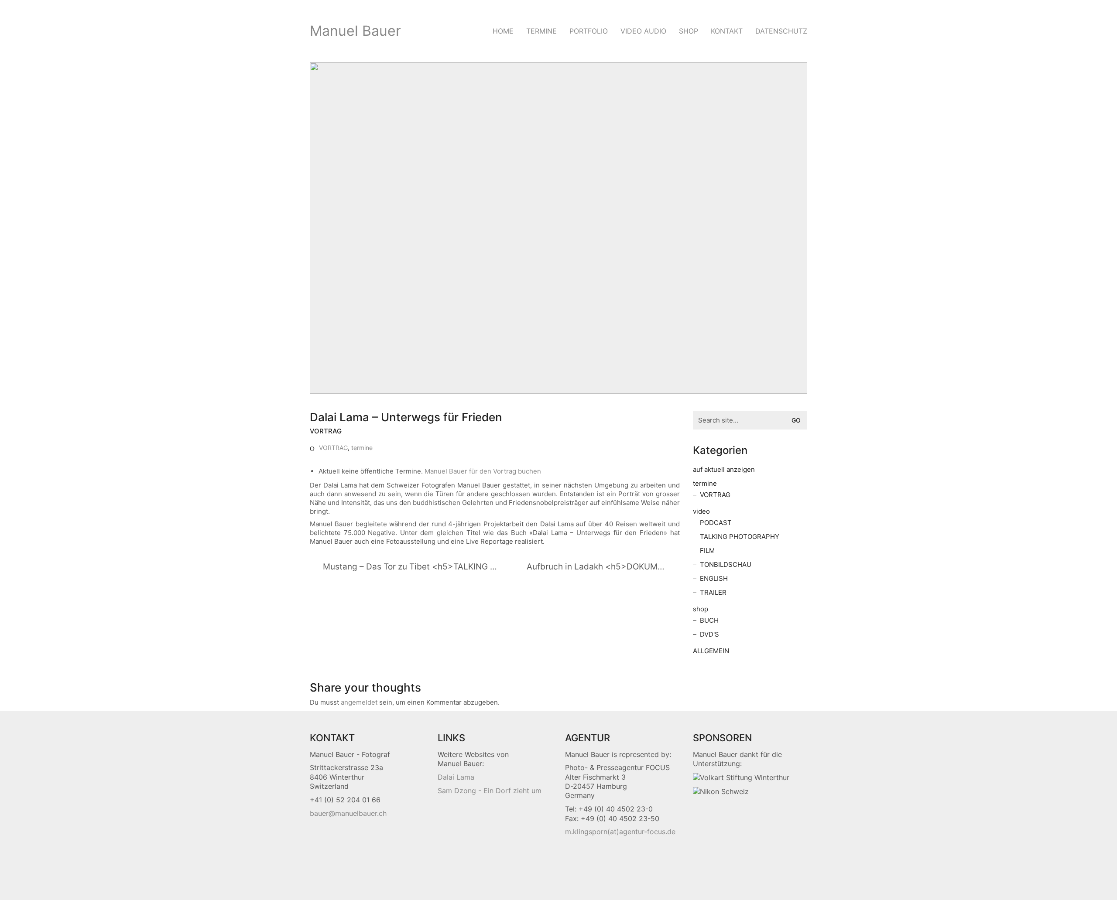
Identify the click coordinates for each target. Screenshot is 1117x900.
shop (700, 609)
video (701, 511)
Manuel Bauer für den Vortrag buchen (483, 471)
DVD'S (709, 634)
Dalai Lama (456, 777)
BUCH (709, 620)
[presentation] (741, 777)
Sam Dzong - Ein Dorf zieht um (489, 790)
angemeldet (359, 702)
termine (362, 447)
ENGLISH (714, 578)
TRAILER (713, 592)
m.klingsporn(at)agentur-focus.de (620, 831)
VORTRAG (333, 447)
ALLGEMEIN (711, 651)
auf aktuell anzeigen (724, 469)
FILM (707, 550)
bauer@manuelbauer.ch (348, 813)
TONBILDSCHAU (725, 564)
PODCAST (716, 522)
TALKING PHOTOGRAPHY (739, 536)
